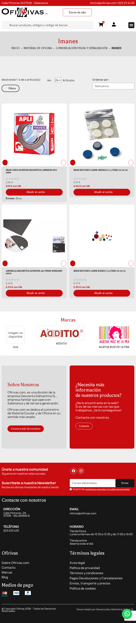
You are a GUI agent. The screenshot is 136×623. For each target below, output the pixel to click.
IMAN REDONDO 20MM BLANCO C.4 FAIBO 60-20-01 (99, 271)
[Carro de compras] (101, 25)
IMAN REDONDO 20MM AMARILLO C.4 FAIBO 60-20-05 (100, 170)
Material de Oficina (38, 48)
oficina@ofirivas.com (103, 3)
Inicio (15, 48)
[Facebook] (73, 471)
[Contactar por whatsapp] (127, 614)
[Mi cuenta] (114, 24)
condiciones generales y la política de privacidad (107, 489)
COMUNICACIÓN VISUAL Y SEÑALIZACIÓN (81, 48)
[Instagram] (81, 471)
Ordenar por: (100, 79)
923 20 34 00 (126, 3)
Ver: (49, 80)
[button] (77, 12)
